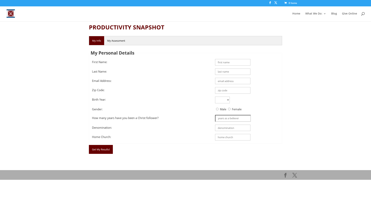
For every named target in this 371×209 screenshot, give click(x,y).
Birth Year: (99, 99)
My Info (96, 40)
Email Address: (101, 81)
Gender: (97, 109)
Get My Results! (101, 149)
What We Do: (313, 13)
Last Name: (99, 71)
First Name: (99, 62)
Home (296, 13)
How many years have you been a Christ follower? (125, 118)
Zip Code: (98, 90)
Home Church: (101, 137)
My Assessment (116, 40)
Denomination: (102, 127)
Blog (334, 13)
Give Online (349, 13)
